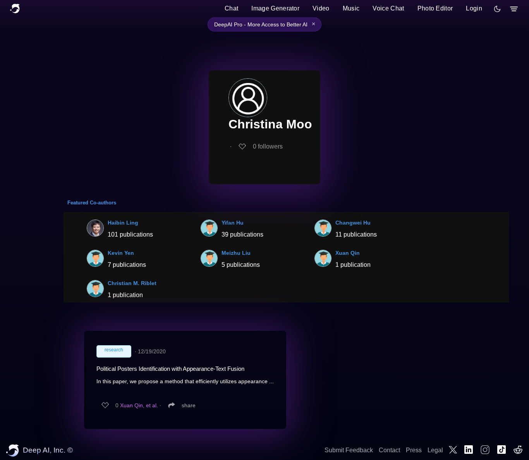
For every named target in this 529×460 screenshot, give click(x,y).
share (189, 405)
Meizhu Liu (236, 253)
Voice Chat (388, 8)
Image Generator (275, 8)
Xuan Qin (347, 253)
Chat (231, 8)
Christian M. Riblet (132, 283)
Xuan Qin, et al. (139, 405)
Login (474, 8)
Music (351, 8)
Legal (435, 450)
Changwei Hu (353, 223)
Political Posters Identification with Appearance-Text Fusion (170, 368)
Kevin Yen (121, 253)
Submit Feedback (349, 450)
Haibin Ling (123, 223)
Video (321, 8)
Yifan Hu (233, 223)
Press (414, 450)
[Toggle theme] (497, 9)
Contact (389, 450)
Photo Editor (435, 8)
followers (268, 146)
